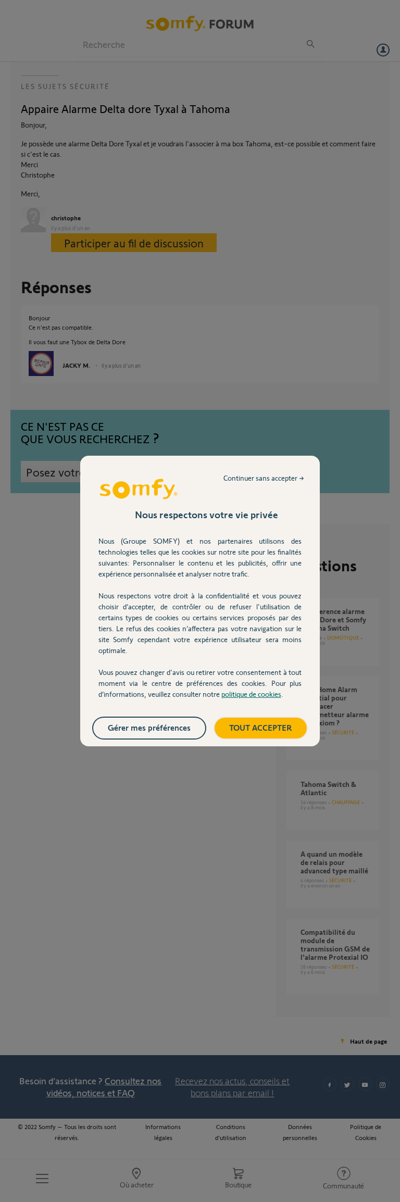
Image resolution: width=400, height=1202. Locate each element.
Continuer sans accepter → (263, 477)
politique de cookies (251, 694)
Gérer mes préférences (149, 727)
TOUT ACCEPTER (260, 727)
